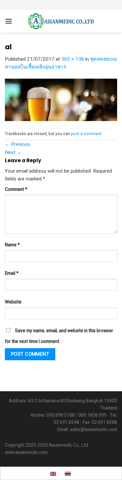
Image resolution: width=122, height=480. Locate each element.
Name (12, 244)
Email (12, 273)
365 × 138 (72, 59)
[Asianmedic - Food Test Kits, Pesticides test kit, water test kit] (61, 21)
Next (13, 152)
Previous (17, 144)
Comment (16, 189)
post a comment (86, 134)
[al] (61, 99)
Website (13, 301)
